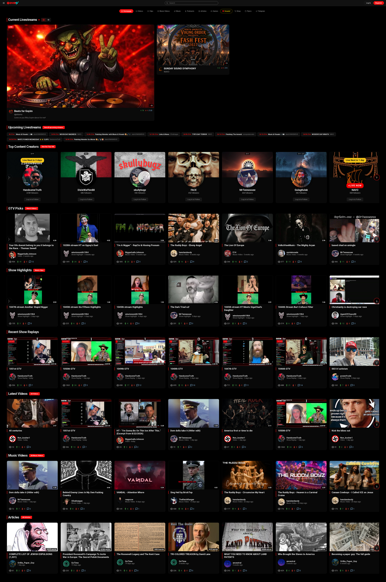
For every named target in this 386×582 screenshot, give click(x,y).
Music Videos (165, 11)
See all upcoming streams (53, 127)
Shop (239, 11)
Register (378, 3)
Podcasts (190, 11)
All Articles (26, 517)
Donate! (227, 11)
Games (215, 11)
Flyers (249, 11)
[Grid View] (43, 20)
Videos (140, 11)
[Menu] (3, 3)
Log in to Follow (32, 199)
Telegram (261, 11)
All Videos (34, 394)
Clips (151, 11)
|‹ (9, 177)
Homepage (127, 11)
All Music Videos (37, 455)
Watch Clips (39, 270)
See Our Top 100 (48, 147)
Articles (203, 11)
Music (178, 11)
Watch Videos (31, 208)
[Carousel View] (48, 20)
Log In (368, 3)
